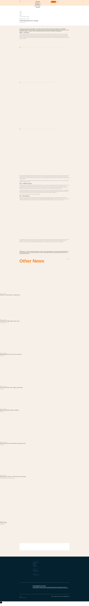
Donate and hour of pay (28, 252)
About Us (34, 569)
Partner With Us (35, 562)
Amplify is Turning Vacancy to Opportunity (10, 295)
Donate (34, 564)
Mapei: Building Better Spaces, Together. (9, 410)
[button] (1, 602)
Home (21, 11)
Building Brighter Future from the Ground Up (11, 354)
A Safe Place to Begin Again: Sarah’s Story (10, 321)
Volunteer (34, 563)
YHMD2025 (22, 251)
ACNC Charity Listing (22, 597)
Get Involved (37, 4)
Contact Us (38, 7)
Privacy (20, 596)
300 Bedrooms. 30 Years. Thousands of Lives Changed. (13, 476)
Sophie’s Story (3, 522)
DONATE (53, 1)
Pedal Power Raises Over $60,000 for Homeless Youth (12, 443)
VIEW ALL (68, 259)
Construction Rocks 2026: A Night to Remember (11, 387)
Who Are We (38, 1)
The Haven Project (36, 574)
